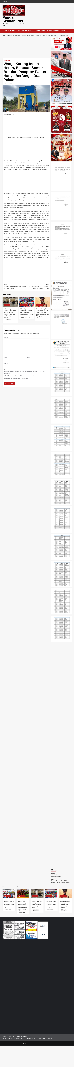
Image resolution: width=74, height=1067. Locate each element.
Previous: (15, 286)
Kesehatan (49, 30)
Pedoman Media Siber (21, 1036)
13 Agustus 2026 (40, 319)
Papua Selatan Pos (13, 19)
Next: (39, 286)
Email (29, 357)
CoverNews (42, 1043)
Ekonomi (62, 30)
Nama (5, 357)
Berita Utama (11, 30)
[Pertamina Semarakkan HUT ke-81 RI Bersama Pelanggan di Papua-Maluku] (9, 893)
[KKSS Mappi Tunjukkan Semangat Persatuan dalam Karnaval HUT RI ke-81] (26, 302)
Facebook (5, 1)
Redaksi (4, 1036)
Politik (38, 30)
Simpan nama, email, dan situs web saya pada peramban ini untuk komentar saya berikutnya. (24, 372)
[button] (71, 31)
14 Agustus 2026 (8, 320)
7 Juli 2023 (10, 83)
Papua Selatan (29, 30)
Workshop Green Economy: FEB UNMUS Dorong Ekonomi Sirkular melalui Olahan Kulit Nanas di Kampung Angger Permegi (23, 904)
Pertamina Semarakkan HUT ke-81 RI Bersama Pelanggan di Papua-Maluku (9, 903)
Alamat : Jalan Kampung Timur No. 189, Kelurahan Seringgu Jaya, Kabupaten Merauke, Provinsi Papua (28, 1038)
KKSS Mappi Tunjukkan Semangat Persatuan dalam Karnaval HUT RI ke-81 (51, 903)
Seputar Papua (20, 30)
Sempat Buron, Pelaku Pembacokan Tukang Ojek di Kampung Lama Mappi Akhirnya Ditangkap (42, 312)
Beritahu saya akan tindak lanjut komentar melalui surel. (19, 375)
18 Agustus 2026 (22, 912)
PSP (5, 83)
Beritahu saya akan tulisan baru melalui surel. (16, 378)
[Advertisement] (26, 47)
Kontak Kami (11, 1036)
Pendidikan (56, 30)
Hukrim (43, 30)
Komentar (6, 337)
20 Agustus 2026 (8, 909)
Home (5, 30)
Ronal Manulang (8, 319)
